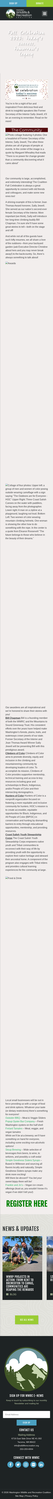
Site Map (19, 1496)
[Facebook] (10, 1464)
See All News (26, 1319)
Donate (40, 3)
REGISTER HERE (26, 1203)
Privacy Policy (31, 1496)
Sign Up (13, 3)
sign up (26, 1422)
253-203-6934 (26, 1449)
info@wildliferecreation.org (26, 1445)
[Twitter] (18, 1464)
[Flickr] (33, 1464)
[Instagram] (26, 1464)
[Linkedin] (41, 1464)
